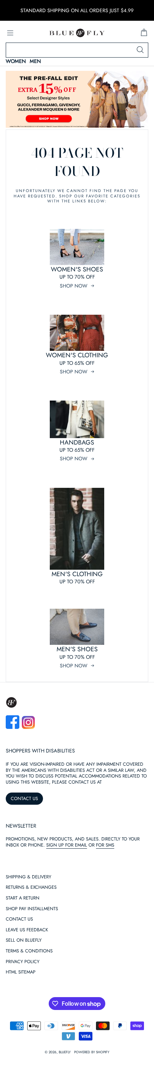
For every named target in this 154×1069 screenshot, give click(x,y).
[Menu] (10, 33)
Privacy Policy (22, 962)
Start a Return (22, 898)
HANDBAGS (77, 442)
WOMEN (16, 61)
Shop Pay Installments (32, 909)
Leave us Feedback (27, 930)
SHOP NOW (73, 285)
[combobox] (77, 50)
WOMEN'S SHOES (77, 269)
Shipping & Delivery (28, 877)
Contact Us (19, 919)
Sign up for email (66, 845)
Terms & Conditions (29, 951)
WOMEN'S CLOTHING (77, 355)
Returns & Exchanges (31, 887)
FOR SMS (105, 845)
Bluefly (65, 1052)
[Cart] (144, 33)
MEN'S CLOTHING (77, 574)
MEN (35, 61)
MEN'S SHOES (77, 649)
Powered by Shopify (91, 1052)
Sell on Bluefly (24, 940)
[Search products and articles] (140, 50)
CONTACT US (24, 798)
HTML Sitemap (20, 972)
